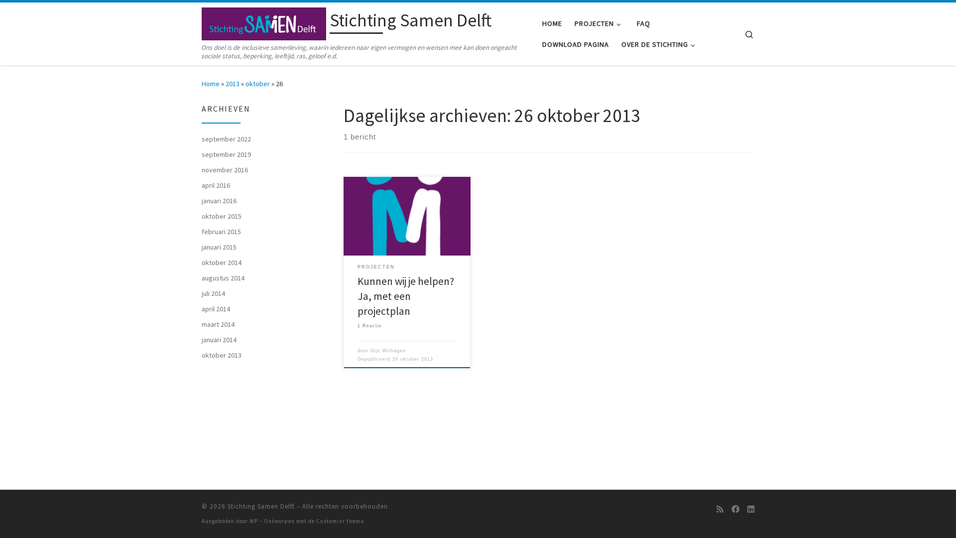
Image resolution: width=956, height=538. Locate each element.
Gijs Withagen (388, 350)
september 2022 (226, 138)
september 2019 (226, 154)
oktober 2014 (221, 262)
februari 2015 (221, 231)
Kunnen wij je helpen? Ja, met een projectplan (406, 296)
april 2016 (216, 185)
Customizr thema (340, 521)
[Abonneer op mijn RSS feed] (720, 509)
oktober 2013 (221, 355)
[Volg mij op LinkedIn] (750, 509)
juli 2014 (213, 293)
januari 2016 (219, 200)
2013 (232, 83)
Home (211, 83)
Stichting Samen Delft (261, 506)
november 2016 (225, 169)
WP (253, 521)
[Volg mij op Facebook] (735, 509)
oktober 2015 (221, 216)
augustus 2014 (223, 277)
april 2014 (216, 308)
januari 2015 (219, 247)
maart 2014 (218, 324)
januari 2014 (219, 339)
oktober (257, 83)
